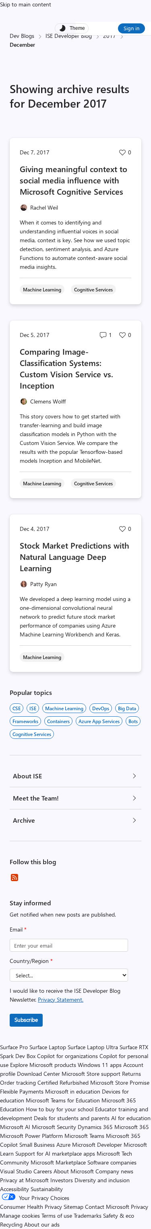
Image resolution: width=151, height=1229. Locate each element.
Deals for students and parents (72, 1118)
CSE (16, 708)
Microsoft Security (54, 1127)
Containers (58, 721)
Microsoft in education (72, 1091)
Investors (61, 1180)
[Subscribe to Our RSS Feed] (14, 877)
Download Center (38, 1073)
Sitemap (73, 1206)
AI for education (131, 1118)
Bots (133, 721)
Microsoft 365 (131, 1127)
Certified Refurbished (63, 1082)
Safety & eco (118, 1215)
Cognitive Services (31, 734)
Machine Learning (64, 708)
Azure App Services (99, 721)
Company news (114, 1171)
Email (18, 929)
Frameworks (25, 721)
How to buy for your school (59, 1109)
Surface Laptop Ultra (93, 1047)
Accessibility (14, 1189)
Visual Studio (16, 1171)
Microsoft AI (15, 1127)
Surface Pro (14, 1047)
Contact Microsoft (107, 1206)
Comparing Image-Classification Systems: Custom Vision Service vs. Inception (66, 368)
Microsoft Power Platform (31, 1136)
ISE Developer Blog (69, 36)
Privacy (139, 1206)
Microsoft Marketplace (58, 1162)
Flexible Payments (21, 1091)
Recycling (11, 1224)
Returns (131, 1073)
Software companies (112, 1162)
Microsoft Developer (97, 1144)
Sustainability (47, 1189)
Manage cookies (20, 1215)
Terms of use (56, 1215)
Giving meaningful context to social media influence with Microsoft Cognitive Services (73, 180)
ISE (32, 708)
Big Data (127, 708)
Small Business (37, 1144)
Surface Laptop (47, 1047)
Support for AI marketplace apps (55, 1153)
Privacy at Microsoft (24, 1180)
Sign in (131, 28)
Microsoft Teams (84, 1136)
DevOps (100, 708)
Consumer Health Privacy (31, 1206)
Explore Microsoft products (43, 1065)
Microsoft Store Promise (119, 1082)
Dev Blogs (22, 36)
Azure (63, 1144)
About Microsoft (74, 1171)
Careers (42, 1171)
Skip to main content (25, 4)
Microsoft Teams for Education (63, 1100)
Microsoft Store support (91, 1073)
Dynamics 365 (95, 1127)
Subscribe (26, 1019)
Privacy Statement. (60, 999)
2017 (109, 36)
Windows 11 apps (100, 1065)
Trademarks (87, 1215)
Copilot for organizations (67, 1056)
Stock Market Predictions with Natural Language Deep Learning (74, 556)
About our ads (42, 1224)
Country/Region (31, 961)
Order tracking (18, 1082)
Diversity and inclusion (102, 1180)
